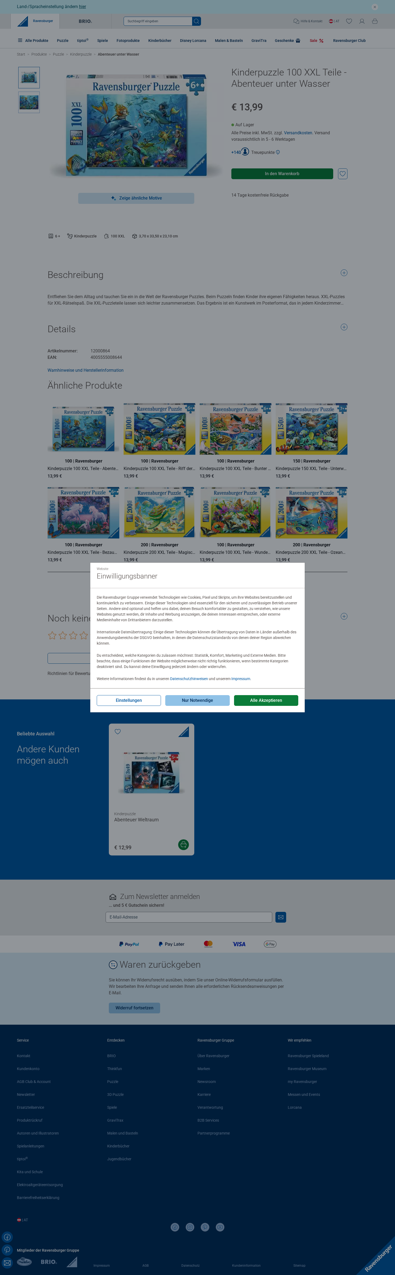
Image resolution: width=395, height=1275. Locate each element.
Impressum (240, 679)
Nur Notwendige (197, 700)
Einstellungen (129, 700)
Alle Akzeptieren (266, 700)
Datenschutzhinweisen (189, 679)
